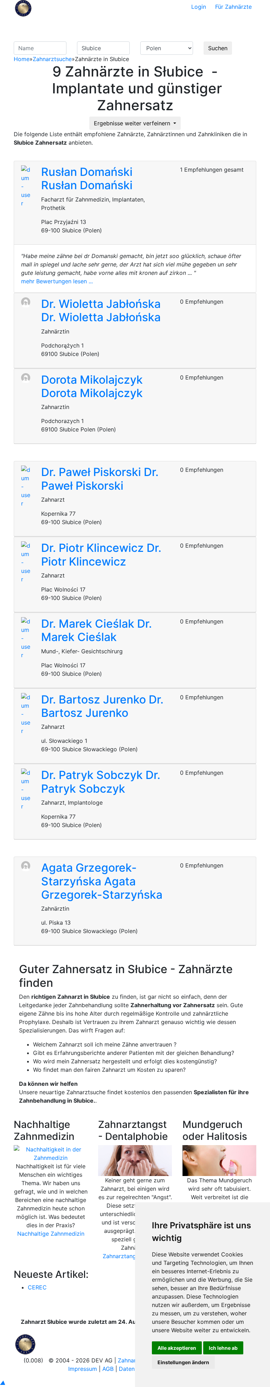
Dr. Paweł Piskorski (92, 472)
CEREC (37, 1287)
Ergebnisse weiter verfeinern (133, 123)
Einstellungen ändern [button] (183, 1362)
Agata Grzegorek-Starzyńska (89, 874)
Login (198, 6)
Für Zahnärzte (233, 6)
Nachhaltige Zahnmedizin (50, 1233)
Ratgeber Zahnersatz (179, 27)
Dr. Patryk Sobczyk (93, 775)
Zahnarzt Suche (139, 27)
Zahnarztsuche (52, 58)
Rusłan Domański (87, 172)
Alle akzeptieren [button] (177, 1348)
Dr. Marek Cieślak (89, 623)
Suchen (217, 48)
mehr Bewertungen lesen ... (57, 281)
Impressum (82, 1368)
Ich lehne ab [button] (223, 1348)
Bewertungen (230, 23)
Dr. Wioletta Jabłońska (101, 304)
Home (22, 58)
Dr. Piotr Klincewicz (94, 548)
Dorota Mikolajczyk (92, 380)
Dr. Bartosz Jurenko (95, 699)
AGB (108, 1368)
